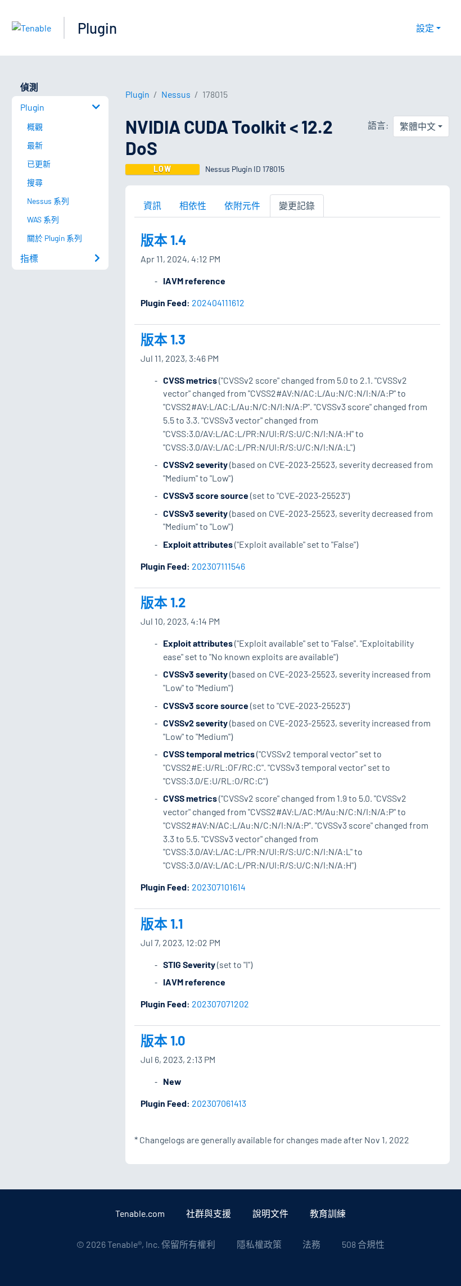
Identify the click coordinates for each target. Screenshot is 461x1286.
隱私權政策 (259, 1244)
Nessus (176, 94)
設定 (425, 27)
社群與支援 (208, 1213)
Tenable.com (140, 1213)
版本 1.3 (163, 339)
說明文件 (270, 1213)
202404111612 (218, 302)
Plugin (97, 28)
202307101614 (219, 886)
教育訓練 (328, 1213)
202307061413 (219, 1103)
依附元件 (242, 205)
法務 (311, 1244)
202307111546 (218, 566)
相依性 (192, 205)
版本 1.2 (163, 602)
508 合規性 (363, 1244)
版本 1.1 (162, 923)
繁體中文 (418, 126)
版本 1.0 (163, 1040)
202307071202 (220, 1003)
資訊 (152, 205)
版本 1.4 (163, 239)
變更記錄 (297, 205)
